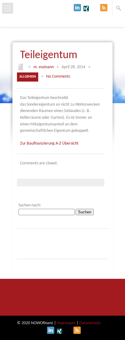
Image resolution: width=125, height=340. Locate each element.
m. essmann (43, 67)
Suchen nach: (30, 205)
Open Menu (7, 8)
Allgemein (27, 77)
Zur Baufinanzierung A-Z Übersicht (49, 143)
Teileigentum (48, 55)
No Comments (58, 76)
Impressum (66, 323)
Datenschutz (90, 323)
